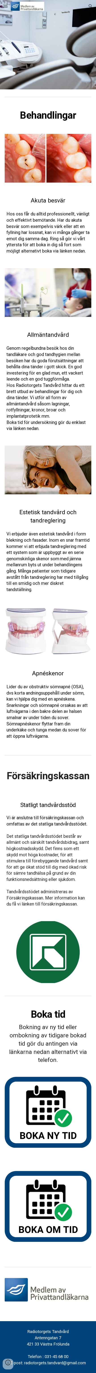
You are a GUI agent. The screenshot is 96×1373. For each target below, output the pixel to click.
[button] (5, 6)
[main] (48, 115)
